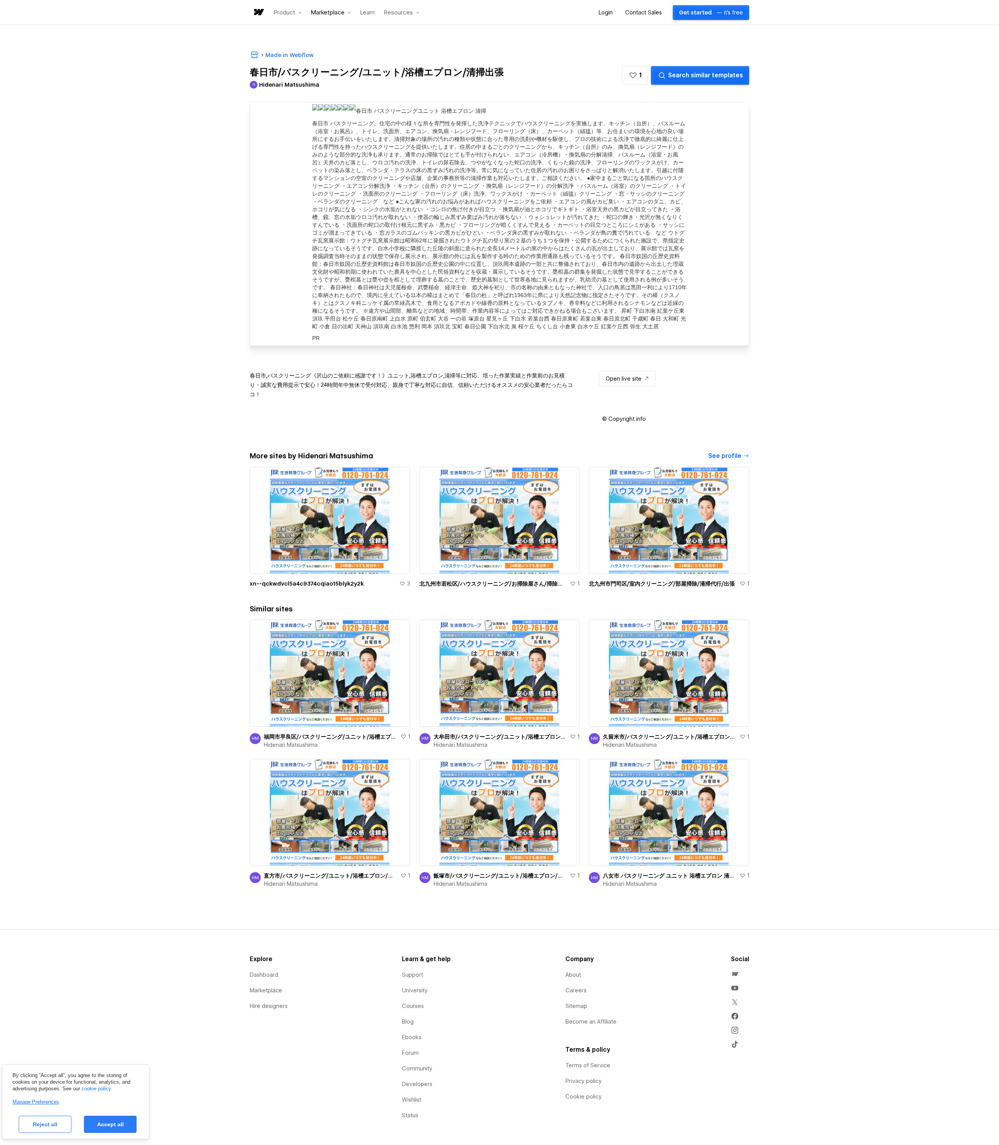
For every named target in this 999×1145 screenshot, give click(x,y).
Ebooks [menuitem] (411, 1037)
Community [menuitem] (417, 1068)
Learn (367, 12)
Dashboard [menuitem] (264, 975)
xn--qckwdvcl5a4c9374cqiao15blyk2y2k (307, 584)
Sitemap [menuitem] (576, 1006)
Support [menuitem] (412, 975)
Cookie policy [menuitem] (583, 1096)
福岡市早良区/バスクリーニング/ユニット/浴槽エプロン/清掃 (330, 737)
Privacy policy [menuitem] (583, 1081)
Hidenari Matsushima (291, 745)
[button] (287, 12)
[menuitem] (735, 974)
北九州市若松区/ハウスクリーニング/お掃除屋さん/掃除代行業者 (493, 584)
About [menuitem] (573, 975)
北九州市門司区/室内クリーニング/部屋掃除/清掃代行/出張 (662, 584)
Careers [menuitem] (576, 990)
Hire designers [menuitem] (269, 1006)
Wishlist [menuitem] (411, 1100)
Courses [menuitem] (413, 1006)
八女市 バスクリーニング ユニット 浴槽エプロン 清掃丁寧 (669, 876)
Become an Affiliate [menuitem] (591, 1022)
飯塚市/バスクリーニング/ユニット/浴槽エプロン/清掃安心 (500, 876)
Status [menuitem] (410, 1115)
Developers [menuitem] (417, 1084)
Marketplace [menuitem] (266, 990)
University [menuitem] (415, 990)
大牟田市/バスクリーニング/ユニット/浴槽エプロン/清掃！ (500, 737)
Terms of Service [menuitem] (587, 1065)
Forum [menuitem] (410, 1053)
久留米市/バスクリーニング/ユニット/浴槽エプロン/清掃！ (669, 737)
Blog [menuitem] (408, 1022)
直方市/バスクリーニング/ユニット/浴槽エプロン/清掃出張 (330, 876)
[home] (258, 13)
